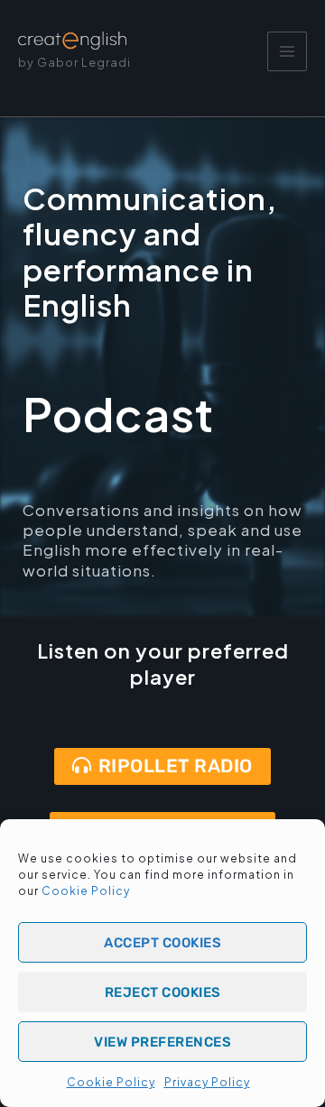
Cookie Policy (86, 891)
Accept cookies (162, 943)
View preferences (162, 1042)
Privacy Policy (207, 1082)
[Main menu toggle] (287, 51)
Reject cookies (163, 992)
